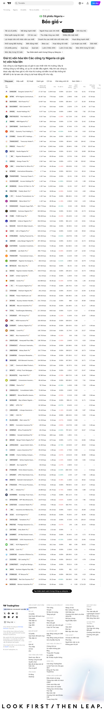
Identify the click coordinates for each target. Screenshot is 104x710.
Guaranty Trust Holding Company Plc (25, 131)
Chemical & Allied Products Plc (25, 365)
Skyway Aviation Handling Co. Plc (25, 300)
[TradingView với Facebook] (8, 613)
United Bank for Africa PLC (25, 166)
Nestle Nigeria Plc (22, 151)
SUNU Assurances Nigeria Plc (27, 539)
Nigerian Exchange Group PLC (26, 261)
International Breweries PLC (25, 171)
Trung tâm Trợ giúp (53, 653)
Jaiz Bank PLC (23, 251)
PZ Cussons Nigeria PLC (24, 286)
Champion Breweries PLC (26, 355)
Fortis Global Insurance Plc (26, 470)
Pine (30, 627)
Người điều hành (71, 620)
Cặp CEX (32, 623)
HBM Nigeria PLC (22, 121)
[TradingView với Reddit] (16, 617)
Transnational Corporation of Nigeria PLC (27, 256)
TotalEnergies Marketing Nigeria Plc (25, 310)
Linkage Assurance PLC (27, 410)
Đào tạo (68, 629)
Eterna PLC (20, 385)
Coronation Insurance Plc (24, 425)
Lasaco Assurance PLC (24, 450)
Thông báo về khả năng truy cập (54, 690)
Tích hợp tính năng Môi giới (93, 629)
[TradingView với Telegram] (8, 617)
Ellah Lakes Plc (25, 420)
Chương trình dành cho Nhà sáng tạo (75, 615)
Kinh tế (31, 644)
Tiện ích (89, 609)
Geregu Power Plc (23, 161)
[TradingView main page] (11, 605)
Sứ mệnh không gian (53, 648)
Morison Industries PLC (25, 584)
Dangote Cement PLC (25, 91)
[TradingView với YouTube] (12, 613)
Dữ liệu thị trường (52, 612)
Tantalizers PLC (24, 519)
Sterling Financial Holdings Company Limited (27, 236)
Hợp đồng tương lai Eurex (55, 637)
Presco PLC (20, 146)
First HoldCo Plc (26, 116)
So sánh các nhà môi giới (55, 625)
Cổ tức (31, 649)
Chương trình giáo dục (93, 635)
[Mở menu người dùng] (88, 3)
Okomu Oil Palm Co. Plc (26, 186)
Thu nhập (32, 646)
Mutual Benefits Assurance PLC (26, 395)
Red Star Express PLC (26, 579)
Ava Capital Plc (22, 465)
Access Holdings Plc (27, 181)
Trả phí (49, 610)
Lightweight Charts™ (93, 614)
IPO (30, 651)
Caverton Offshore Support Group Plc (26, 554)
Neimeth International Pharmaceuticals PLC (25, 480)
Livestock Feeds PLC (26, 505)
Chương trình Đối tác (93, 632)
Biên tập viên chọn (72, 631)
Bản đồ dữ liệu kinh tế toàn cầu (36, 665)
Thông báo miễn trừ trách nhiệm (55, 681)
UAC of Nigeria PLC (22, 231)
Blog (48, 650)
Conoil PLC (20, 330)
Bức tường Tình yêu (72, 610)
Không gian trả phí (72, 644)
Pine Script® (33, 668)
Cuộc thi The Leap (53, 627)
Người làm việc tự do (72, 642)
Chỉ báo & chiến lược (72, 637)
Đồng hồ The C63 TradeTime (52, 671)
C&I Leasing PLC (23, 559)
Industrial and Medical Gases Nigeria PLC (25, 510)
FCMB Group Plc (21, 216)
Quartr (7, 646)
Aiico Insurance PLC (22, 335)
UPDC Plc (19, 405)
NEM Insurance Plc (22, 320)
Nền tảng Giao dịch (93, 618)
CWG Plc (19, 415)
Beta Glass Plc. (23, 266)
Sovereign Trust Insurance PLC (26, 495)
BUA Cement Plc (25, 106)
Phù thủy (68, 640)
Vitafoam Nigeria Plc (25, 291)
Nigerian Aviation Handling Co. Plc (25, 271)
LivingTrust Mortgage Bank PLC (27, 564)
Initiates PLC (20, 490)
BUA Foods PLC (24, 101)
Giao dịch (69, 627)
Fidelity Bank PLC (24, 191)
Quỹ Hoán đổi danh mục (37, 616)
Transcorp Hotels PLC (27, 141)
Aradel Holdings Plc (23, 111)
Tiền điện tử (33, 620)
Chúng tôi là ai (51, 646)
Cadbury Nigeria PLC (25, 325)
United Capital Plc (22, 276)
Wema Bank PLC (24, 201)
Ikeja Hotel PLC (24, 375)
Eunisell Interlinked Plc (25, 435)
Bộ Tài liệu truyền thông (54, 657)
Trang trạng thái (52, 699)
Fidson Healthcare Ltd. (23, 295)
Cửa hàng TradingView (54, 663)
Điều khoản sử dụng (53, 678)
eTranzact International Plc (26, 345)
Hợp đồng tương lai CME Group (55, 634)
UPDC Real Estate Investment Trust (26, 475)
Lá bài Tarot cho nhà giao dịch (55, 667)
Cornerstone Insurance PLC (26, 380)
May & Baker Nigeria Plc (26, 400)
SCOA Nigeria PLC (22, 514)
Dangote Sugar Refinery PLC (27, 206)
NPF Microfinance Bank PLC (26, 500)
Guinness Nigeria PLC (25, 211)
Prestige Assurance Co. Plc (26, 524)
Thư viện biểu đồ (92, 611)
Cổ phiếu (32, 614)
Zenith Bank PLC (25, 126)
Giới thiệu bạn (70, 612)
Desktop (31, 676)
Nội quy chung (70, 618)
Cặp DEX (32, 625)
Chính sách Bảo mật (53, 684)
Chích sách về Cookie (54, 686)
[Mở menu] (4, 3)
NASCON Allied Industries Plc (25, 226)
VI (82, 3)
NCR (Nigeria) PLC (22, 544)
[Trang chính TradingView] (9, 3)
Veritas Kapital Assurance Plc (27, 460)
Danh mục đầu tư (34, 657)
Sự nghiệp (50, 655)
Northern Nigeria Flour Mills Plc (25, 569)
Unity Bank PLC (23, 529)
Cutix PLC (19, 549)
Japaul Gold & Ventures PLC (27, 445)
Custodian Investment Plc (26, 246)
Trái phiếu (32, 618)
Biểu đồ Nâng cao (93, 616)
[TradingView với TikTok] (12, 617)
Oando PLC (20, 281)
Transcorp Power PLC (27, 176)
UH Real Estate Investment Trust (26, 534)
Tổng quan (50, 620)
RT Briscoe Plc (23, 574)
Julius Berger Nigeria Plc (25, 241)
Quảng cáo (90, 626)
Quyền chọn (33, 662)
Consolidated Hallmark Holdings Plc (27, 390)
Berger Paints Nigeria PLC (25, 440)
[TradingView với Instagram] (16, 613)
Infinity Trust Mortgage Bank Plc (25, 370)
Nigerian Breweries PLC (23, 156)
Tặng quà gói (51, 614)
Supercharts (33, 607)
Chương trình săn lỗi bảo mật (55, 696)
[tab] (10, 31)
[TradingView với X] (4, 613)
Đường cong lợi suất (35, 659)
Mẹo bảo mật (51, 693)
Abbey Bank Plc (24, 350)
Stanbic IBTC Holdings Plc (25, 136)
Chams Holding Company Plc (25, 455)
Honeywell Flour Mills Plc (26, 340)
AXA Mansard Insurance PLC (26, 360)
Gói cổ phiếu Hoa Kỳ (53, 640)
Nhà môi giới (51, 623)
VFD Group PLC (24, 315)
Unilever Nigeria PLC (24, 221)
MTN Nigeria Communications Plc (25, 96)
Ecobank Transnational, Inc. (25, 196)
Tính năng (50, 607)
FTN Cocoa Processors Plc (26, 485)
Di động (31, 674)
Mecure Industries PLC (24, 305)
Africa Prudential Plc (24, 430)
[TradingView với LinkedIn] (4, 617)
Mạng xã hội (70, 607)
